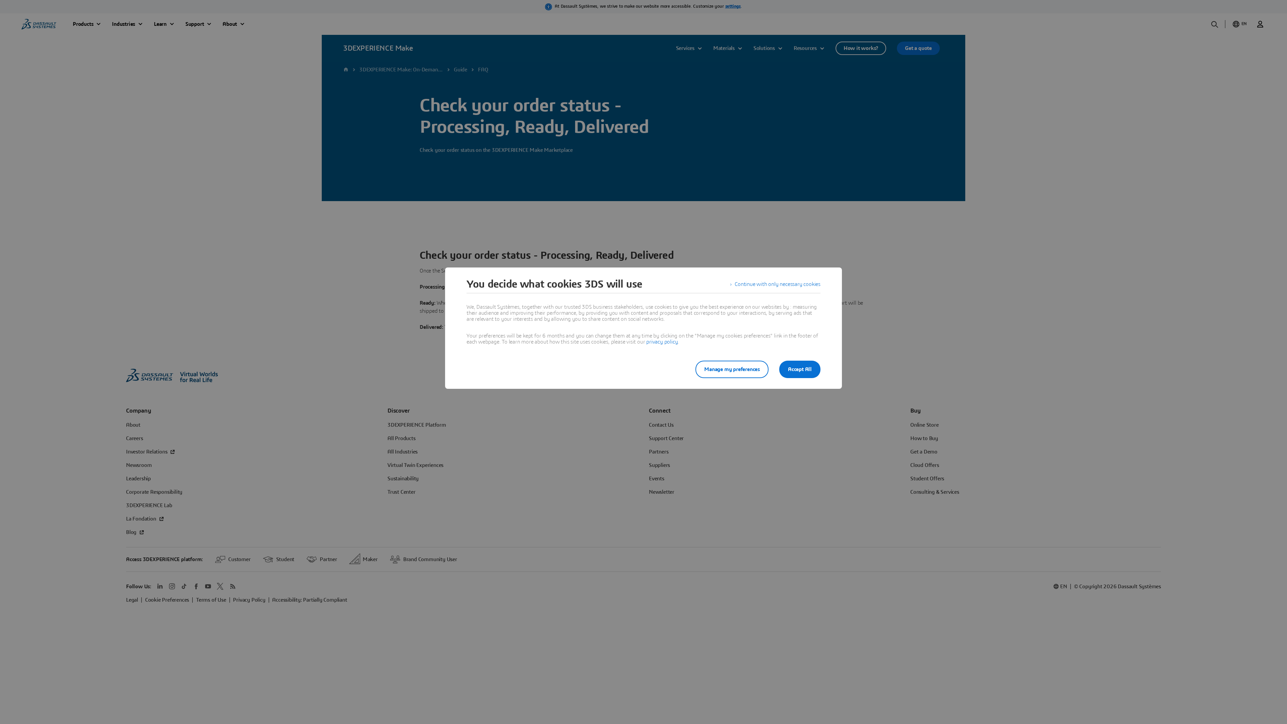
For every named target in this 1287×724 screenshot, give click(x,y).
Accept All (800, 369)
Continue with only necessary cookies (777, 284)
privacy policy (662, 342)
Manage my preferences (732, 369)
